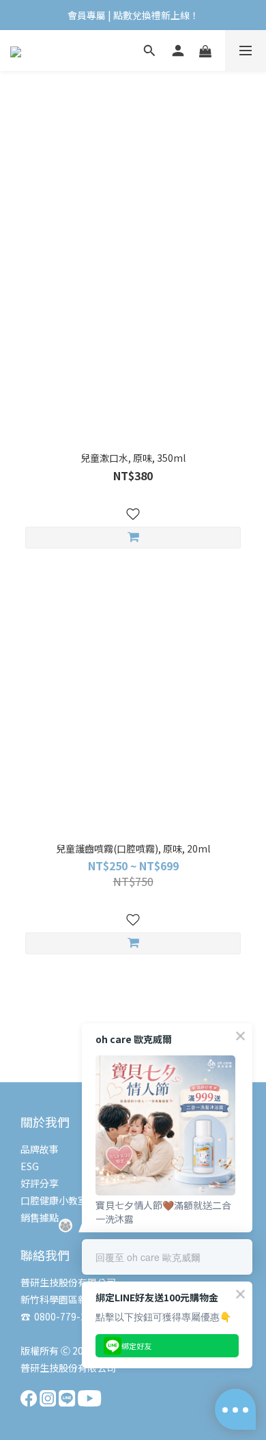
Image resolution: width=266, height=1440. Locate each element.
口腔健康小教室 (53, 1200)
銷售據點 (39, 1217)
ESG (29, 1166)
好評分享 (39, 1183)
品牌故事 (39, 1149)
